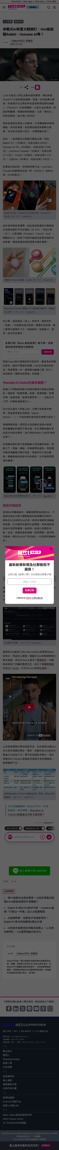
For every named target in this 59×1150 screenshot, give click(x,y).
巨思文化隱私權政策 (34, 598)
